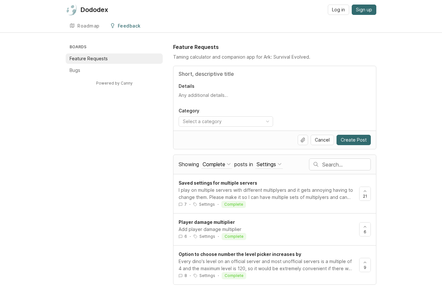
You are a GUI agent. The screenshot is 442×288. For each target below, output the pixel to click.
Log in (338, 9)
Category (189, 110)
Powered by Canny (114, 83)
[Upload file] (303, 140)
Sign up (364, 9)
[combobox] (226, 121)
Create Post (354, 140)
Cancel (322, 140)
